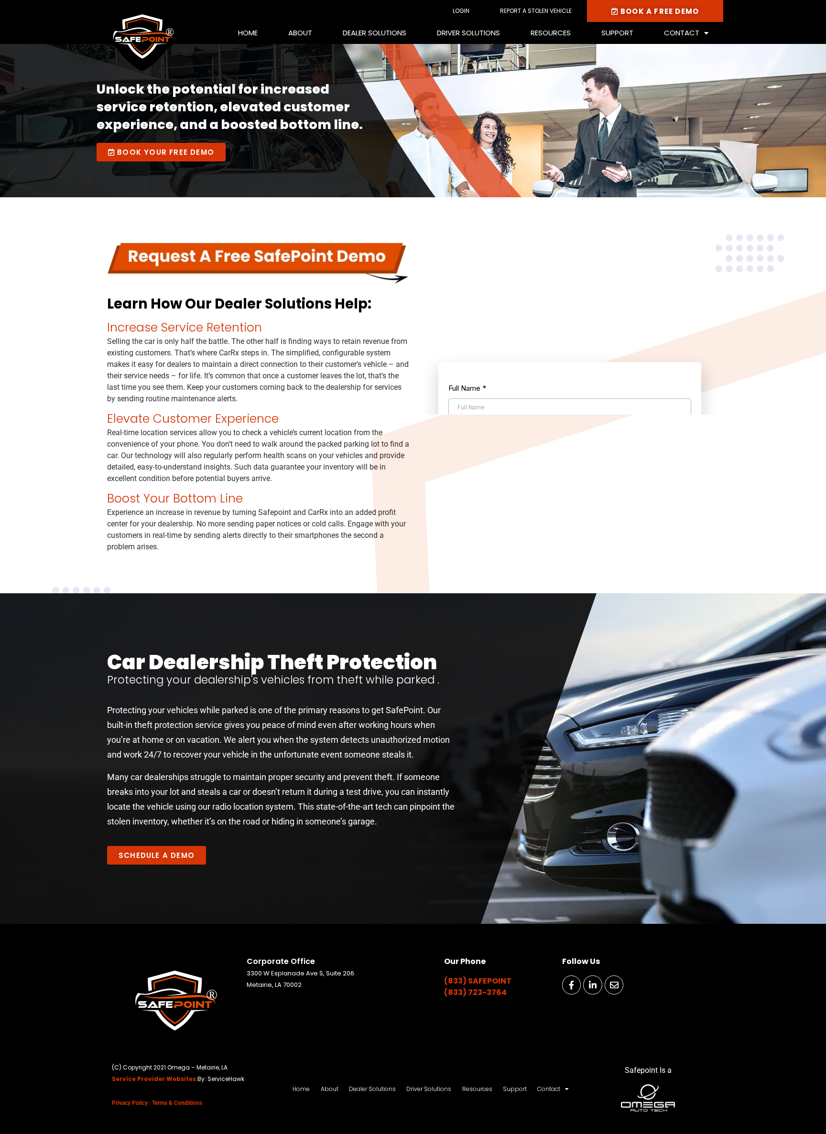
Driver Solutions (468, 33)
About (300, 33)
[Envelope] (614, 985)
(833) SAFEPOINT (477, 980)
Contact (681, 33)
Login (461, 11)
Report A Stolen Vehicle (536, 11)
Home (248, 33)
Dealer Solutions (374, 33)
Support (617, 33)
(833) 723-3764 (475, 992)
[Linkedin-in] (592, 985)
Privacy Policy (130, 1103)
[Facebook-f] (571, 985)
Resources (551, 33)
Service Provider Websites (154, 1079)
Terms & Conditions (177, 1103)
